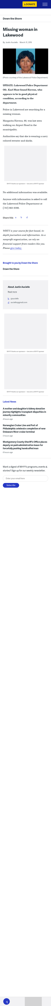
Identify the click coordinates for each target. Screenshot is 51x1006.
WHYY (11, 4)
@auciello (15, 298)
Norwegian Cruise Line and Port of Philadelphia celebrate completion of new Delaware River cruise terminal (24, 428)
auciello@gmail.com (19, 302)
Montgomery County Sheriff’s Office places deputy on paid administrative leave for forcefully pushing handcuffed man (25, 445)
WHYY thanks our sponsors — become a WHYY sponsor (25, 183)
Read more (12, 292)
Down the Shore (12, 18)
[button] (6, 1001)
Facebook (16, 217)
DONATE (30, 4)
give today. (16, 248)
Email (27, 217)
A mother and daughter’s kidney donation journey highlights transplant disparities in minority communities (24, 412)
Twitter (21, 217)
